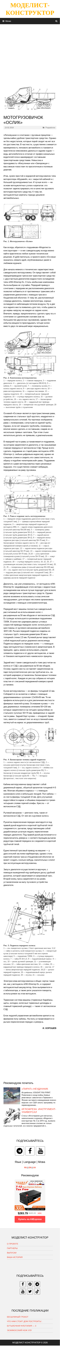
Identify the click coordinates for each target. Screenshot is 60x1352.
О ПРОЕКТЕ (12, 1244)
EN (30, 1167)
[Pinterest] (30, 1284)
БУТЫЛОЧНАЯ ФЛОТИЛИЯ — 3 (21, 1326)
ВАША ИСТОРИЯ (15, 1257)
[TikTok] (37, 1291)
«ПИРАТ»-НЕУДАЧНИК (35, 1088)
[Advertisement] (30, 54)
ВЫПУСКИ (11, 1253)
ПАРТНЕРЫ (12, 1248)
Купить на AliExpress (30, 1219)
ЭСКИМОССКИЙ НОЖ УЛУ (19, 1330)
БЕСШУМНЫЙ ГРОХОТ (17, 1317)
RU (25, 1167)
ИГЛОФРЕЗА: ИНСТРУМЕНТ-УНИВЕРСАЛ (39, 1111)
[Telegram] (19, 1150)
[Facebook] (30, 1150)
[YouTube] (40, 1150)
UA (34, 1167)
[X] (30, 1291)
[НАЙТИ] (56, 21)
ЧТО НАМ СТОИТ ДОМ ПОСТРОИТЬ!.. (24, 1321)
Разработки (50, 128)
